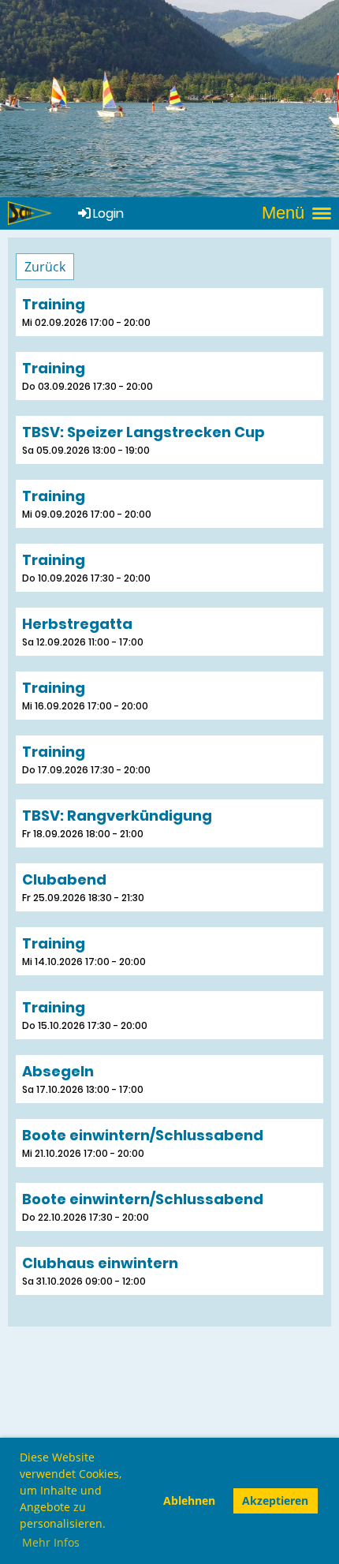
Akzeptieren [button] (275, 1500)
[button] (169, 312)
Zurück (44, 266)
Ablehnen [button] (189, 1500)
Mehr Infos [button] (51, 1542)
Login (108, 213)
